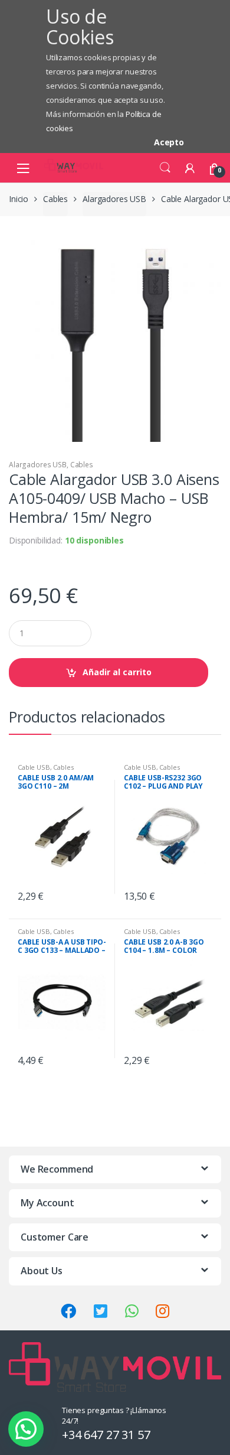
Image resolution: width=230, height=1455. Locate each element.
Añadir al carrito (117, 672)
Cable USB (34, 767)
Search (165, 167)
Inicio (18, 198)
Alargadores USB (114, 198)
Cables (55, 198)
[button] (26, 1429)
